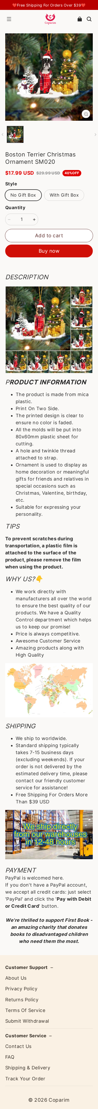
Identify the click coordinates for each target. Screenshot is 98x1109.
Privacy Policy (21, 988)
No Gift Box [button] (23, 195)
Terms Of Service (25, 1010)
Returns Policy (21, 999)
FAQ (9, 1057)
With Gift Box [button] (64, 195)
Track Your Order (25, 1078)
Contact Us (18, 1046)
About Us (16, 978)
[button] (9, 19)
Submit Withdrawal (27, 1021)
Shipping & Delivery (27, 1067)
